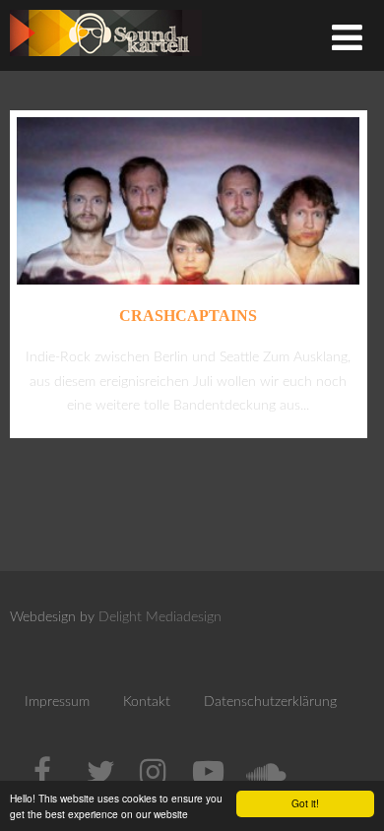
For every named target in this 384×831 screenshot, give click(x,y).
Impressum (57, 702)
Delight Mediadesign (160, 617)
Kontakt (146, 702)
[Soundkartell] (106, 61)
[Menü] (347, 40)
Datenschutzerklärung (270, 702)
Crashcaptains (188, 315)
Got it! (305, 803)
